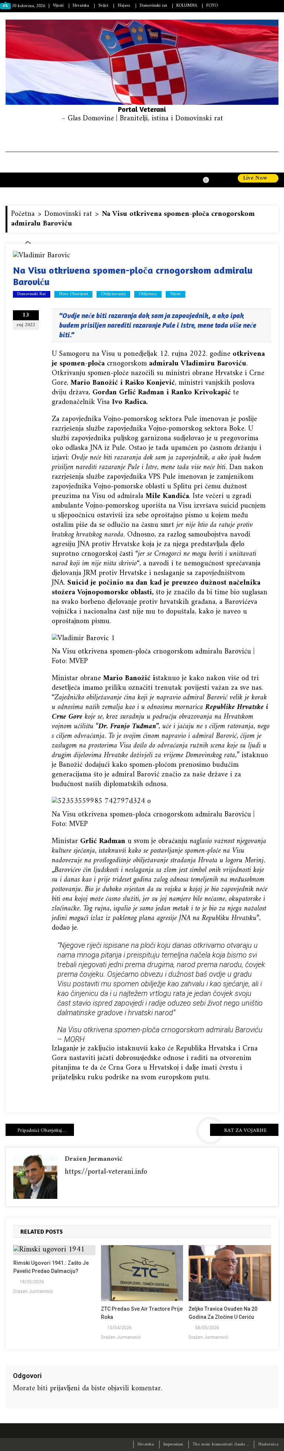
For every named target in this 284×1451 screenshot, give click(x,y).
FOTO (212, 6)
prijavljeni (65, 1388)
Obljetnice (148, 294)
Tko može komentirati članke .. (220, 1444)
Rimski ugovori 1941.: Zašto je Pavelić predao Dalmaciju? (51, 1267)
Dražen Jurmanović (93, 1159)
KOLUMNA (186, 6)
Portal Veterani (142, 109)
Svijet (103, 6)
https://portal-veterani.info (106, 1172)
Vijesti (58, 6)
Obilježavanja (113, 294)
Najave (124, 6)
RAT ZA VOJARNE (245, 1130)
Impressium (173, 1444)
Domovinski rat (153, 6)
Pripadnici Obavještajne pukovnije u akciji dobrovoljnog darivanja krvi (45, 1130)
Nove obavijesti (73, 294)
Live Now (256, 178)
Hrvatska (81, 6)
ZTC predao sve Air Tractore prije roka (142, 1313)
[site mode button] (209, 180)
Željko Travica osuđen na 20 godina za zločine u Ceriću (223, 1313)
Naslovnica (268, 1444)
